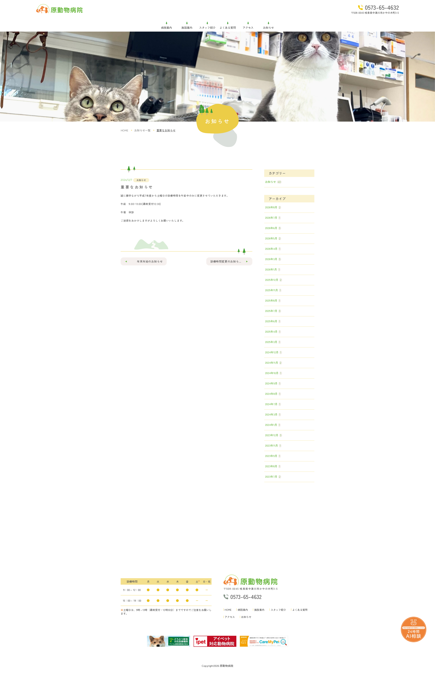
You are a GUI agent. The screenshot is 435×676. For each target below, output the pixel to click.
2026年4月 (272, 249)
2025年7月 (272, 311)
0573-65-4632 (382, 7)
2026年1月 (272, 269)
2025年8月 (272, 300)
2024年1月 (272, 425)
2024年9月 (272, 383)
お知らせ (268, 27)
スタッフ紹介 (207, 27)
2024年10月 (273, 373)
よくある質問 (228, 27)
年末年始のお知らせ (150, 261)
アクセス (248, 27)
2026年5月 (272, 238)
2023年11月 (273, 445)
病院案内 (166, 27)
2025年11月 (273, 290)
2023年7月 (272, 476)
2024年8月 (272, 394)
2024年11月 (273, 362)
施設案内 (186, 27)
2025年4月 (272, 331)
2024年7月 (272, 404)
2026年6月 (272, 228)
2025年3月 (272, 342)
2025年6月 (272, 321)
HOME (228, 609)
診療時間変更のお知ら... (225, 261)
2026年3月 (272, 259)
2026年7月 (272, 217)
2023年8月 (272, 466)
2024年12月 (273, 352)
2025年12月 (273, 280)
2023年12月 (273, 435)
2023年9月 (272, 456)
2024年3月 (272, 414)
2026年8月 (272, 207)
